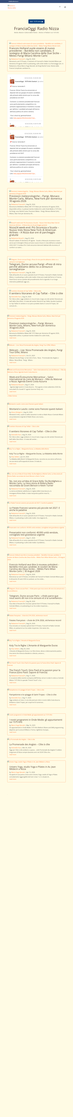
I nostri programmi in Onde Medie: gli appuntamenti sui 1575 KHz (35, 720)
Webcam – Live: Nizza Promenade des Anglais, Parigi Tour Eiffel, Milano (35, 351)
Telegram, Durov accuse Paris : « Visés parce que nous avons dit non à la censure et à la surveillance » (35, 597)
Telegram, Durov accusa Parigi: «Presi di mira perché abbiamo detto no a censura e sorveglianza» (35, 266)
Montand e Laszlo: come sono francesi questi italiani (36, 408)
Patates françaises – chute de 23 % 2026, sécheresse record (35, 620)
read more (12, 338)
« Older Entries (12, 396)
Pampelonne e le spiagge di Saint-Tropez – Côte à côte (32, 694)
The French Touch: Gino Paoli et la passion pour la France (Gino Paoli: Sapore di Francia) (34, 671)
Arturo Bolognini (16, 412)
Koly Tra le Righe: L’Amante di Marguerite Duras (33, 645)
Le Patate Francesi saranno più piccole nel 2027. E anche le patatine (34, 509)
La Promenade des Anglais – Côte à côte (29, 744)
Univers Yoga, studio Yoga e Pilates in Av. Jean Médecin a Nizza (32, 767)
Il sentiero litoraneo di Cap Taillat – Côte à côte (36, 293)
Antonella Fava (16, 297)
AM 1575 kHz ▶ (36, 21)
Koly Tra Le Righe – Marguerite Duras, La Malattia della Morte (36, 453)
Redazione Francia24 (18, 59)
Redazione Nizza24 (17, 238)
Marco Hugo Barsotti (18, 725)
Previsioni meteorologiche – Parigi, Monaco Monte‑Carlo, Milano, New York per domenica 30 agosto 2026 (35, 198)
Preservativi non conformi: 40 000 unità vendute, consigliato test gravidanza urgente (33, 533)
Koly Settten (15, 457)
